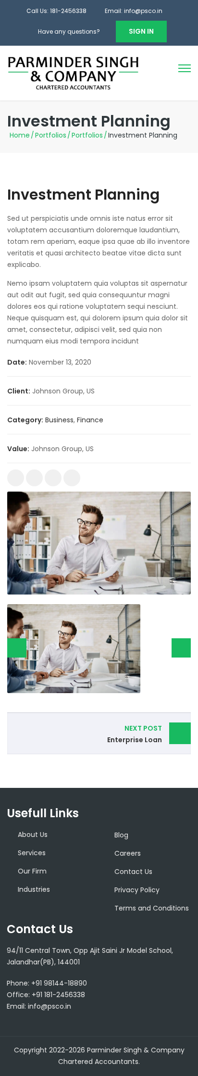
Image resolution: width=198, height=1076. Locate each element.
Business (59, 420)
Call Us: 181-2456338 (56, 11)
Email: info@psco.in (133, 11)
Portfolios (50, 135)
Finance (90, 420)
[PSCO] (73, 72)
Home (20, 135)
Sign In (141, 31)
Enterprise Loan (134, 734)
